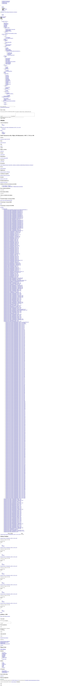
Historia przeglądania (6, 100)
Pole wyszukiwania (3, 106)
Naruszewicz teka (4, 208)
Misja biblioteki (6, 98)
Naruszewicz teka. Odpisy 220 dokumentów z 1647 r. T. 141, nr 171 (15, 458)
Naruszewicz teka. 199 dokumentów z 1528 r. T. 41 (11, 241)
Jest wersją (7, 77)
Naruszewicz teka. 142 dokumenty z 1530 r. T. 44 (11, 244)
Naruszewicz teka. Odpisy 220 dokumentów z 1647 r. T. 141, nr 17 (15, 335)
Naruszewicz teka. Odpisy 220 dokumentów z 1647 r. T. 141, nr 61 (15, 370)
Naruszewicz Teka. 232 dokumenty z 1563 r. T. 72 (11, 266)
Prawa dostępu (8, 87)
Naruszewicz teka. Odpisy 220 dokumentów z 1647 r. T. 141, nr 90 (15, 393)
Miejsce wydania (8, 49)
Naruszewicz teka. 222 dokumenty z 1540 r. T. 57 (11, 254)
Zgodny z (7, 84)
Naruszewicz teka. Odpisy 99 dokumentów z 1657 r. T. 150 (12, 505)
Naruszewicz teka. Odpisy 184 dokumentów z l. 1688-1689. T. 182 (13, 527)
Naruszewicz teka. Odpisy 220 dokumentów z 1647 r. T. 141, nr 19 (15, 337)
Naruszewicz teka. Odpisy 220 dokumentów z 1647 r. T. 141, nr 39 (15, 352)
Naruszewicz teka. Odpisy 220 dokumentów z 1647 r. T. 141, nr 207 (15, 487)
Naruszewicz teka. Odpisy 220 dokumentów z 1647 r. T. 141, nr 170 (15, 457)
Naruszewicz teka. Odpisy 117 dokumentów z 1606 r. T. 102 (12, 290)
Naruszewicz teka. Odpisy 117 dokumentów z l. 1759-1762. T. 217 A (14, 530)
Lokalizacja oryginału (9, 93)
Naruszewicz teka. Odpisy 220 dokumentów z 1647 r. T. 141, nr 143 (15, 436)
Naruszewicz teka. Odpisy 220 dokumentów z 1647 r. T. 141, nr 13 (15, 332)
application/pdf (2, 154)
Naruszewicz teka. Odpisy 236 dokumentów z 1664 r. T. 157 (12, 510)
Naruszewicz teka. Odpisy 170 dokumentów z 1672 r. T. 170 (12, 521)
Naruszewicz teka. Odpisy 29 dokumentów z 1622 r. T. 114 (12, 300)
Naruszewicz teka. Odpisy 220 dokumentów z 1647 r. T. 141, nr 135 (15, 429)
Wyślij (4, 118)
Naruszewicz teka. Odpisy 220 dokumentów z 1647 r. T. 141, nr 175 (15, 461)
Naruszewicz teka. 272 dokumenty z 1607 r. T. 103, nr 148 (8, 538)
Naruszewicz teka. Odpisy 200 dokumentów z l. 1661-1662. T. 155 (13, 509)
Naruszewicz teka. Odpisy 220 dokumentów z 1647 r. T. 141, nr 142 (15, 435)
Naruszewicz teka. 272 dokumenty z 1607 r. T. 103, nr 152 (8, 575)
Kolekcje (3, 21)
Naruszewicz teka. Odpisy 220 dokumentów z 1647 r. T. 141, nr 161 (15, 450)
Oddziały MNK (7, 27)
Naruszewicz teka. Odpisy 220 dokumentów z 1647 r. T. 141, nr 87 (15, 391)
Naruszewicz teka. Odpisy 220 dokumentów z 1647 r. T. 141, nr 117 (15, 415)
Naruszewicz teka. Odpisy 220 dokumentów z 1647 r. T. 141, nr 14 (15, 333)
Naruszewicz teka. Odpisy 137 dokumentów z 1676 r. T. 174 (12, 524)
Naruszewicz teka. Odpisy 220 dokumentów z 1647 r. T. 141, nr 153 (15, 444)
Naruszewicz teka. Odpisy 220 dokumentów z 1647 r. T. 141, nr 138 (15, 432)
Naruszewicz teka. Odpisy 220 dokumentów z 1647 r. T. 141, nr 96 (15, 398)
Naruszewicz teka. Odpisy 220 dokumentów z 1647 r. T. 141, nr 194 (15, 477)
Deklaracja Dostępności (7, 99)
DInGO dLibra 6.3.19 (15, 680)
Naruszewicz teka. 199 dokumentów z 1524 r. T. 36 (11, 237)
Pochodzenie (7, 91)
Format (6, 65)
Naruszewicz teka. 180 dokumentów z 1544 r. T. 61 (11, 257)
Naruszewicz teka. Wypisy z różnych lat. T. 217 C (11, 531)
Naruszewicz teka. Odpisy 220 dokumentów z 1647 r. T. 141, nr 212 (15, 491)
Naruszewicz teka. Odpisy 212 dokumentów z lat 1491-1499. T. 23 (13, 227)
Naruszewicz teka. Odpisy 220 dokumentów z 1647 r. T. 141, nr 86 (15, 390)
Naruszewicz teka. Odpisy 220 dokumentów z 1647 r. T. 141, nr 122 (15, 419)
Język (5, 72)
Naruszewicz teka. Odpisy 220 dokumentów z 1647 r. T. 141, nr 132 (15, 427)
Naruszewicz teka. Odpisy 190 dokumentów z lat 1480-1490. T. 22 (13, 226)
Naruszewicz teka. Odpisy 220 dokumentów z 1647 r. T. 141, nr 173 (15, 460)
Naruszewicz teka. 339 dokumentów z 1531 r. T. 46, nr (12, 245)
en (3, 6)
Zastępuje (7, 81)
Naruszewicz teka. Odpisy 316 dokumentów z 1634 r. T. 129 (12, 311)
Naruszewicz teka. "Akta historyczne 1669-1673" (11, 529)
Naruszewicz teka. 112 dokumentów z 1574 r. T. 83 (11, 275)
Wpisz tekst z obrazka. (7, 117)
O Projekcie (4, 96)
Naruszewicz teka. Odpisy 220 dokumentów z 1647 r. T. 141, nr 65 (15, 373)
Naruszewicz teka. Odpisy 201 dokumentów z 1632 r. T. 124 (12, 307)
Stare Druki (3, 652)
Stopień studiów (10, 53)
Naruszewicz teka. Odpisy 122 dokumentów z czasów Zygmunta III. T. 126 (15, 309)
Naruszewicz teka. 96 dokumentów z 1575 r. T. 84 (11, 276)
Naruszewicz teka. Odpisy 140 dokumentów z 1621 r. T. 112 (12, 298)
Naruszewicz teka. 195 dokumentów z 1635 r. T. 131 (11, 313)
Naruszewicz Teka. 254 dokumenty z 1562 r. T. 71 (11, 265)
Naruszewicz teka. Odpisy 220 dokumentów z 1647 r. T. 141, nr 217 (15, 495)
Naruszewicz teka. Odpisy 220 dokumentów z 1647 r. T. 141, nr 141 (15, 434)
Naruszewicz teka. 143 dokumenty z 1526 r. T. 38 (11, 239)
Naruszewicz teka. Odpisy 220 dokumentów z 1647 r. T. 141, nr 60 (15, 369)
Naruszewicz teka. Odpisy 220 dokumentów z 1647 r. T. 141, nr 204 (15, 485)
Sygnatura (7, 70)
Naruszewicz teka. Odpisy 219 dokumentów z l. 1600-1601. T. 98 (13, 287)
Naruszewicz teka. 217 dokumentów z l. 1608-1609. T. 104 (12, 292)
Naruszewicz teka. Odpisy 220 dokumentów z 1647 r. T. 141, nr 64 (15, 372)
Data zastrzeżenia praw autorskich (10, 61)
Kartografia (5, 26)
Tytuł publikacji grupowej (9, 38)
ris (2, 124)
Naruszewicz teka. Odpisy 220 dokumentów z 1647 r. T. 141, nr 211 (15, 490)
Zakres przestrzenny (8, 44)
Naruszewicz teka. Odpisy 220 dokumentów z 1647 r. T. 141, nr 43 (15, 355)
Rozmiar (7, 67)
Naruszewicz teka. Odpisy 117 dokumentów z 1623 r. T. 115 (12, 301)
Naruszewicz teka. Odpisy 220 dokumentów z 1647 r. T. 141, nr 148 (15, 440)
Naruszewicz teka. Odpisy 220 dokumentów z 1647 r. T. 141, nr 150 (15, 441)
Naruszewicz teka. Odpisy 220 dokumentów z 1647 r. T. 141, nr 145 (15, 437)
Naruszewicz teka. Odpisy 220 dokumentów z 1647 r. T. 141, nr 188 (15, 472)
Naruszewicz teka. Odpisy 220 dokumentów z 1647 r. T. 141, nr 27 (15, 343)
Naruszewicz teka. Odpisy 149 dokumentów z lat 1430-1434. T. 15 (13, 220)
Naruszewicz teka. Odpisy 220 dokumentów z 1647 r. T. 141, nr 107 (15, 407)
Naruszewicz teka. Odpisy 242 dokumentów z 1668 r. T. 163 (12, 515)
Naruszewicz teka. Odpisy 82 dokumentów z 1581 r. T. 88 (12, 279)
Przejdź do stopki (4, 3)
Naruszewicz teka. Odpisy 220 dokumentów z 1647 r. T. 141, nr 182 (15, 467)
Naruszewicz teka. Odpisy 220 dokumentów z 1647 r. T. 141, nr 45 (15, 357)
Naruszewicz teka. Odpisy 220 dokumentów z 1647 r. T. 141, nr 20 (15, 338)
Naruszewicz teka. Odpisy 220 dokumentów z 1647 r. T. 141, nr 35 (15, 349)
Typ (4, 64)
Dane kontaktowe (4, 672)
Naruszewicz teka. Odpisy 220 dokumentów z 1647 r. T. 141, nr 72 (15, 379)
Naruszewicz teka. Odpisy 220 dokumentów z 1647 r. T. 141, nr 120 (15, 417)
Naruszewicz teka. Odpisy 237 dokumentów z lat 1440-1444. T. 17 (13, 222)
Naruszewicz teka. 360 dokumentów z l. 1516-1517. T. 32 (12, 234)
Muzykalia (5, 25)
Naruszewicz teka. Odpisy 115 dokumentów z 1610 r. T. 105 (12, 293)
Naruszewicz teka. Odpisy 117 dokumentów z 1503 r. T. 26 (12, 229)
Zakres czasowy (8, 45)
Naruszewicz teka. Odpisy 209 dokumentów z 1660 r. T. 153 (12, 507)
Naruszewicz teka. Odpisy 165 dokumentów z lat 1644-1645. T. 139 (13, 319)
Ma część (7, 75)
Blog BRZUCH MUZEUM (4, 642)
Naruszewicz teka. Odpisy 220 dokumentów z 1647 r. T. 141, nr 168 (15, 456)
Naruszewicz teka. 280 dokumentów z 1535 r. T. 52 (11, 250)
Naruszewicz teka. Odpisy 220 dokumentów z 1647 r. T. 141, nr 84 (15, 388)
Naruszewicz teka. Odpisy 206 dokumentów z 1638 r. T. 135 (12, 316)
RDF (1, 203)
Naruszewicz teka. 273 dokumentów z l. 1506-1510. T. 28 (12, 231)
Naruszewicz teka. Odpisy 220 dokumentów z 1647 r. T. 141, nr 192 (15, 475)
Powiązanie (6, 73)
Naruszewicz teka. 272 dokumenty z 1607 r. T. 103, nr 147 (8, 547)
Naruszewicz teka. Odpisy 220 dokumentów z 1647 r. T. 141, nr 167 (15, 455)
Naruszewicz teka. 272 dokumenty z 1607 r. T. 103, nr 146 (8, 556)
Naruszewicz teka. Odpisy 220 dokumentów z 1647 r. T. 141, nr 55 (15, 365)
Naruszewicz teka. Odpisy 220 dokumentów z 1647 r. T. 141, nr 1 (15, 324)
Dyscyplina (9, 54)
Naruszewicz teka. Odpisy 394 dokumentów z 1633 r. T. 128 (12, 310)
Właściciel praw (7, 88)
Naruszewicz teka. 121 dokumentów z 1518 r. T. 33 (11, 235)
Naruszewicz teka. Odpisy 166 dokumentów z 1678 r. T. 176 (12, 526)
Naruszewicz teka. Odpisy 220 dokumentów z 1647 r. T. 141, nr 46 (15, 358)
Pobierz (1, 130)
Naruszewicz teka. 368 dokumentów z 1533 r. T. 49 (11, 248)
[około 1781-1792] (3, 142)
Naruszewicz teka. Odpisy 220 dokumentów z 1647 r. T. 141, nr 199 (15, 481)
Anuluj (1, 118)
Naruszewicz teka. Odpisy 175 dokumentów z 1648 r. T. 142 (12, 498)
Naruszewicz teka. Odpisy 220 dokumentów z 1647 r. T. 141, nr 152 (15, 443)
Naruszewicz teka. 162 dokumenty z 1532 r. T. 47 (11, 246)
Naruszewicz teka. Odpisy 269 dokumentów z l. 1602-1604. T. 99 (13, 288)
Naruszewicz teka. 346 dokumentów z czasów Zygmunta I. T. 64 (13, 260)
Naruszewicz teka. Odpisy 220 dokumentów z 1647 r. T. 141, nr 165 (15, 453)
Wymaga (7, 83)
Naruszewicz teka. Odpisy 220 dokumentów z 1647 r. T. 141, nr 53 (15, 363)
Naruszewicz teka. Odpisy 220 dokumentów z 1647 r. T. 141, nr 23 (15, 340)
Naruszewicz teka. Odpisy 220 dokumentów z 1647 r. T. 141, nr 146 (15, 438)
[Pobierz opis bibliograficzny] (0, 562)
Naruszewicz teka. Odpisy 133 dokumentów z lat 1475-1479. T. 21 (13, 225)
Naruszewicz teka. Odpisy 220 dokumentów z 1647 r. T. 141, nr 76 (15, 382)
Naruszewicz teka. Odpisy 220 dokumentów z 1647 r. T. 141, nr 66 (15, 374)
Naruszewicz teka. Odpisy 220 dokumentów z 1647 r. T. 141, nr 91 (15, 394)
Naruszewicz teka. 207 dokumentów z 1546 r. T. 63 (11, 259)
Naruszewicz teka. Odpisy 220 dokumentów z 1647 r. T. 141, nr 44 (15, 356)
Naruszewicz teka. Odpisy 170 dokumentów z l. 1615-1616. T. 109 (13, 296)
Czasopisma (5, 24)
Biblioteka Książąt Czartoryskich (10, 29)
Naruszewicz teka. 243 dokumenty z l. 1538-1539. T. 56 (12, 253)
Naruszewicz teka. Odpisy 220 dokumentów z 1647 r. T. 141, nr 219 (15, 497)
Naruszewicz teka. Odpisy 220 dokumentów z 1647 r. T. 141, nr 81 (15, 386)
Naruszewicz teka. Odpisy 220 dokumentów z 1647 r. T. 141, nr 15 (15, 334)
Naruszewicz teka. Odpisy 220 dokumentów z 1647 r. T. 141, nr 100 (15, 401)
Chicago (1, 623)
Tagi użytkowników (8, 42)
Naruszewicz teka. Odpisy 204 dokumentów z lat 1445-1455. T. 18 (13, 223)
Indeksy (3, 34)
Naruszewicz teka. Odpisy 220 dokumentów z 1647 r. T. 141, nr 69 (15, 376)
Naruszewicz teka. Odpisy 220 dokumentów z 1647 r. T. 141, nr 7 (15, 328)
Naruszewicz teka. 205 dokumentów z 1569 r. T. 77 (11, 270)
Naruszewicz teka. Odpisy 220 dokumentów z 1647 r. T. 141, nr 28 (15, 344)
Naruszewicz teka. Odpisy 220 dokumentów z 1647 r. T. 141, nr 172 (15, 459)
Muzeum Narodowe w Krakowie (5, 641)
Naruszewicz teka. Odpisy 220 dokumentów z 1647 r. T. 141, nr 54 (15, 364)
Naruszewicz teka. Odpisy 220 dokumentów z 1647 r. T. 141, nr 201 (15, 482)
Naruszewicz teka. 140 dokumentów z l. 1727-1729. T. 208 (12, 528)
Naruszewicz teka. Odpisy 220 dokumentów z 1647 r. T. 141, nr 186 (15, 470)
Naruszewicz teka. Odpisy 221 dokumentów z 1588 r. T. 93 (12, 283)
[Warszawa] (2, 151)
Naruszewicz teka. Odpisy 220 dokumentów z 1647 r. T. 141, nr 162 (15, 451)
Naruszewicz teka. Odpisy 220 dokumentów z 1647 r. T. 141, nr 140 (15, 433)
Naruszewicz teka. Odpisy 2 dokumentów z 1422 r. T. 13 (12, 219)
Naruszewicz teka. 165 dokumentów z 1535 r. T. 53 (11, 251)
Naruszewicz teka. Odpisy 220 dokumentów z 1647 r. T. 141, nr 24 (15, 341)
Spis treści (7, 48)
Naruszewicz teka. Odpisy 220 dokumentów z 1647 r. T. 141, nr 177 (15, 463)
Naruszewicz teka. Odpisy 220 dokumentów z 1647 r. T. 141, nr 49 (15, 360)
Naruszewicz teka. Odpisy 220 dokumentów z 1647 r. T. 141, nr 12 (15, 331)
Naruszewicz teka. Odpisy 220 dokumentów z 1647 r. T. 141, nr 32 (15, 347)
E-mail (1, 116)
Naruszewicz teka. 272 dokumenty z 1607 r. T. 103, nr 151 (8, 584)
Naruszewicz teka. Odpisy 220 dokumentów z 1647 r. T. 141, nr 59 (15, 368)
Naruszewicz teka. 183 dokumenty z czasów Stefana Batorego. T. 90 (13, 281)
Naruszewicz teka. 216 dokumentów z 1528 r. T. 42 (11, 242)
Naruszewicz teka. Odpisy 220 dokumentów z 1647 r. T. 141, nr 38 (15, 351)
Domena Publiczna (3, 168)
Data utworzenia (8, 58)
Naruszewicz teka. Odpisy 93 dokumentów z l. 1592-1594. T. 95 (13, 285)
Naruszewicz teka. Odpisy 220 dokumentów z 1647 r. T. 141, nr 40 (15, 353)
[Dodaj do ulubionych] (0, 552)
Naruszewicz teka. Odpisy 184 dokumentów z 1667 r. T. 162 (12, 514)
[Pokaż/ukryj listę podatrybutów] (4, 46)
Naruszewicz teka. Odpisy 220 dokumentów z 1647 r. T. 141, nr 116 (15, 414)
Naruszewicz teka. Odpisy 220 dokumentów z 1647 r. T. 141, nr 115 (15, 413)
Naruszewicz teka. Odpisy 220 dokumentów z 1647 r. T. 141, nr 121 (15, 418)
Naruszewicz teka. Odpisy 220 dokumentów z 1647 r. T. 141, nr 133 (15, 428)
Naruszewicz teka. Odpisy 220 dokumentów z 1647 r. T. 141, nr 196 (15, 478)
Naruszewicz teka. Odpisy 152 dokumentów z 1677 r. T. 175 (12, 525)
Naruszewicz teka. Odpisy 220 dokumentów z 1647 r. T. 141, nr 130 (15, 425)
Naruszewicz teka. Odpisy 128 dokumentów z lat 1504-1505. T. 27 (13, 230)
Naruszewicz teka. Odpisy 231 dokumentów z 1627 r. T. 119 (12, 303)
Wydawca (3, 667)
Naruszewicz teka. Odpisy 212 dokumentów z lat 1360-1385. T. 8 (13, 215)
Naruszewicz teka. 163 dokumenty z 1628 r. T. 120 (11, 304)
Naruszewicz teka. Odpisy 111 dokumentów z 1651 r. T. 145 (12, 501)
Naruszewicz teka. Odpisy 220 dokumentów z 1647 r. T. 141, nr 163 (15, 452)
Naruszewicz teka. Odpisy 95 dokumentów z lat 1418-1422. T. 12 (13, 218)
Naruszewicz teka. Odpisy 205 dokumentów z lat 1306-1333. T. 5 (13, 212)
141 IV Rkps (2, 161)
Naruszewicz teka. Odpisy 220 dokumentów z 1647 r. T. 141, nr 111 (15, 410)
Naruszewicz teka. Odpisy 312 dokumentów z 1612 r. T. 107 (12, 294)
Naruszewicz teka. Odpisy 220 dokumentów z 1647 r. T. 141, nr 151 (15, 442)
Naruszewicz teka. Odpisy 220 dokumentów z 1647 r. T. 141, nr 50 (15, 361)
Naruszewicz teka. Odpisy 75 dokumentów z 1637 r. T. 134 (12, 315)
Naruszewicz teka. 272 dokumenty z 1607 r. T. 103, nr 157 (8, 603)
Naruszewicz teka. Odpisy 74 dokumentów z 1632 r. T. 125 (12, 308)
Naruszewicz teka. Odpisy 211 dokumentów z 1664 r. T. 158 (12, 511)
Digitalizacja (7, 92)
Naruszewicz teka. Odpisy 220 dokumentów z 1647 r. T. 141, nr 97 (15, 399)
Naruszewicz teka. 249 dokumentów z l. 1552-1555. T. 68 (12, 263)
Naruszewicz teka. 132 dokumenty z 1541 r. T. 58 (11, 255)
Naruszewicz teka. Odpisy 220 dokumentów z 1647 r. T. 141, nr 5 (15, 327)
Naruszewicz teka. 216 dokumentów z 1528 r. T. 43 (11, 243)
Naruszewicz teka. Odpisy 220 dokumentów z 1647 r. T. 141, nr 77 (15, 383)
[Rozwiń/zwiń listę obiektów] (7, 34)
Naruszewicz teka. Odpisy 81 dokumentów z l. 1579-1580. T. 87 (13, 278)
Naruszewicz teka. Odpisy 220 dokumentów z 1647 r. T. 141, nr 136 (15, 430)
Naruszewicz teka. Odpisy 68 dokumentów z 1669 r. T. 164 (12, 516)
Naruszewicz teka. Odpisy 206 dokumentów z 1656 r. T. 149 (12, 504)
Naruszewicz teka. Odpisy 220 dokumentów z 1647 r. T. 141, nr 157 (15, 447)
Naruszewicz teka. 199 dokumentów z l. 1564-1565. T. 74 (12, 268)
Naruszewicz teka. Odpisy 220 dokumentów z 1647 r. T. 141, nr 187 (15, 471)
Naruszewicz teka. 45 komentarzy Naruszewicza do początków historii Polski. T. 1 (15, 209)
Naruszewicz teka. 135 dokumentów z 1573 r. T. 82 (11, 274)
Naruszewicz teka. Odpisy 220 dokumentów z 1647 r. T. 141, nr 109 (15, 408)
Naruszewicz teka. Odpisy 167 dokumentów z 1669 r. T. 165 (12, 517)
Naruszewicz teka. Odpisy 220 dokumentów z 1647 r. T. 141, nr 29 (15, 345)
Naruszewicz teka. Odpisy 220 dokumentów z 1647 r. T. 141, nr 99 (15, 400)
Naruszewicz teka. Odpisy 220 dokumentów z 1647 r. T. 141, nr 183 (15, 468)
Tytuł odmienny (8, 37)
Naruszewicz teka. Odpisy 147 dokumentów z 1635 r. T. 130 (12, 312)
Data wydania (8, 60)
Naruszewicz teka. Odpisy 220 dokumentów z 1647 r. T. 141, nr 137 (15, 431)
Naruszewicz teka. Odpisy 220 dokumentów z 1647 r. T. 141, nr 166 (15, 454)
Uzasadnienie (13, 116)
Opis (5, 46)
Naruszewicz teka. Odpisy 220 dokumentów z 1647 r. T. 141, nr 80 (15, 385)
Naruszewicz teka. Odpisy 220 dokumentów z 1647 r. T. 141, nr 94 (15, 396)
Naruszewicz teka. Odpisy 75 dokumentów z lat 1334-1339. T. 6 (13, 213)
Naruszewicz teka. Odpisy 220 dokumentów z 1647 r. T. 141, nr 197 (15, 479)
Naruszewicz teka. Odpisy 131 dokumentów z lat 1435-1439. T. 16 (13, 221)
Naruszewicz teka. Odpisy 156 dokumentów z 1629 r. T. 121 (12, 305)
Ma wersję (7, 76)
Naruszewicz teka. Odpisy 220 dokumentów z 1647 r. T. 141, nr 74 (15, 380)
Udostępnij (3, 17)
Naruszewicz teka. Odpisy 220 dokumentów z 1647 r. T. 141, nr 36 (15, 350)
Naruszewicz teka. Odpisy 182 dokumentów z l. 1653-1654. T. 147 (13, 502)
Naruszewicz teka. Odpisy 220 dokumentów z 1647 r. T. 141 (12, 321)
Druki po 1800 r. (6, 23)
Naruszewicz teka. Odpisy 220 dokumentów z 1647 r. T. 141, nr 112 (15, 411)
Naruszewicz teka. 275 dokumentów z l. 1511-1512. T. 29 (12, 232)
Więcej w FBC (2, 616)
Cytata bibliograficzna (9, 71)
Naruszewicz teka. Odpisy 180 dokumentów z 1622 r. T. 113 (12, 299)
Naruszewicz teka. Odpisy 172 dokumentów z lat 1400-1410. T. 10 (13, 216)
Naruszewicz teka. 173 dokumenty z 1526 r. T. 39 (11, 240)
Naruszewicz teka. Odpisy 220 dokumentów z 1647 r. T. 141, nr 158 (15, 448)
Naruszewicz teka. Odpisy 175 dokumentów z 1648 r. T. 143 (12, 499)
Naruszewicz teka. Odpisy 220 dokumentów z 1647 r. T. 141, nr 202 (15, 483)
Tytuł (6, 35)
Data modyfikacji (8, 62)
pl (2, 6)
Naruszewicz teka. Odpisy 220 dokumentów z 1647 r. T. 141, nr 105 (15, 405)
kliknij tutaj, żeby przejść (3, 178)
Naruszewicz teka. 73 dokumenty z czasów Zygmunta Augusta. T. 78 (14, 271)
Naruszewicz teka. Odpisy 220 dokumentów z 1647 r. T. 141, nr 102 (15, 403)
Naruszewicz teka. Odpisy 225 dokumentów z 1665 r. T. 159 (12, 512)
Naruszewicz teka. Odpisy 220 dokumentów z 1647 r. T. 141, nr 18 (15, 336)
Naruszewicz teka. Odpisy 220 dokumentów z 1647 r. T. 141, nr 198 (15, 480)
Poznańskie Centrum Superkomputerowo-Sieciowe (32, 680)
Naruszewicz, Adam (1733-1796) (5, 139)
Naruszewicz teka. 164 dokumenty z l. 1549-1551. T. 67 (12, 262)
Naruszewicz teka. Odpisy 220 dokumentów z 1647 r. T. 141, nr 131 (15, 426)
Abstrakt (7, 47)
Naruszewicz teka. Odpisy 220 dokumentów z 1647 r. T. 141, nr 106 (15, 406)
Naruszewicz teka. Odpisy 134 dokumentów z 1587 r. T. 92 (12, 282)
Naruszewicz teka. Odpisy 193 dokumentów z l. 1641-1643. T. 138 (13, 318)
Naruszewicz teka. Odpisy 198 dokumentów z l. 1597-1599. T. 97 (13, 286)
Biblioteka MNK (8, 30)
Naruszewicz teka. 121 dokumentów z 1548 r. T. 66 (11, 261)
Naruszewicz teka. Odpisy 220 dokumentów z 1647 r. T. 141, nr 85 (15, 389)
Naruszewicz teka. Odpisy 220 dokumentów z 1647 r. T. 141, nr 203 (15, 484)
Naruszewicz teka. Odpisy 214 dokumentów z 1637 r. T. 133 (12, 314)
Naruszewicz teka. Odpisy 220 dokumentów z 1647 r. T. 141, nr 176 (15, 462)
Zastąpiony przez (8, 82)
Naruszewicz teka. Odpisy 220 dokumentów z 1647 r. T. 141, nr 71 (15, 378)
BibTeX (3, 555)
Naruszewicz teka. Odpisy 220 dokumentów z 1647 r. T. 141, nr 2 (15, 325)
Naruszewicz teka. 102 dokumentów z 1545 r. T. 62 (11, 258)
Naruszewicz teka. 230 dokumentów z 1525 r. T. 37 (11, 238)
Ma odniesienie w (8, 80)
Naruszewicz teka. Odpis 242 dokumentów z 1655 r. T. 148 (12, 503)
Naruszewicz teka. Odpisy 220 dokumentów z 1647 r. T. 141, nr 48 (15, 359)
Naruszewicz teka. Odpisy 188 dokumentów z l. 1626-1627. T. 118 (13, 302)
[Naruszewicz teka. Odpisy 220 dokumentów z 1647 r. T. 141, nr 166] (10, 127)
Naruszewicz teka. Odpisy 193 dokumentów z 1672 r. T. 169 (12, 520)
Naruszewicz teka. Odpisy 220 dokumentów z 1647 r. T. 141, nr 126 (15, 422)
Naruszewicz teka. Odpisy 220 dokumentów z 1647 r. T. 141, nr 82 (15, 387)
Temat (6, 40)
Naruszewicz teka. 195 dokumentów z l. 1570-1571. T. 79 (12, 272)
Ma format (7, 78)
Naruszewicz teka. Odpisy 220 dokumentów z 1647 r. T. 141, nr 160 (15, 449)
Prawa (6, 85)
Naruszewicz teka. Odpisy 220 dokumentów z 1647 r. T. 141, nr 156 (15, 446)
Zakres (3, 665)
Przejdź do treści (4, 2)
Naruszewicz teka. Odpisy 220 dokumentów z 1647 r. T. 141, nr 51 (15, 362)
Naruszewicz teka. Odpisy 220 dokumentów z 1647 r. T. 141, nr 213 (15, 492)
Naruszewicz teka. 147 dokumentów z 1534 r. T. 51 (11, 249)
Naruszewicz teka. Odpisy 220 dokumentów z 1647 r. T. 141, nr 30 (15, 346)
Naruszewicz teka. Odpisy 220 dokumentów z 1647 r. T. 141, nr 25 (15, 342)
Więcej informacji (13, 681)
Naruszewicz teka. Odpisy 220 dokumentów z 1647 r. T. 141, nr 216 (15, 494)
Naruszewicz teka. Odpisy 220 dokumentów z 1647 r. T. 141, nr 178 (15, 464)
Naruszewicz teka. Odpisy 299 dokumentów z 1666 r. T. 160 (12, 513)
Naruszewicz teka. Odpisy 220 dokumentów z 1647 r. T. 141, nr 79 (15, 384)
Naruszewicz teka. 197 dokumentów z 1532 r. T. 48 (11, 247)
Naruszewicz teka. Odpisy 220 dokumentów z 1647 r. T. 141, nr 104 (15, 404)
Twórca (3, 663)
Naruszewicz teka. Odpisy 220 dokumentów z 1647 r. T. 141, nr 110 (15, 409)
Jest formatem (8, 79)
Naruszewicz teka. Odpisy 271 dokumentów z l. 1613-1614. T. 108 (13, 295)
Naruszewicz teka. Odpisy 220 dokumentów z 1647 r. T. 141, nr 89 (15, 392)
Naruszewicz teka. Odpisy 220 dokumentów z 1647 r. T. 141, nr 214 (15, 493)
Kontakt (7, 90)
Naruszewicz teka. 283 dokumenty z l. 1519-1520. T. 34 (12, 236)
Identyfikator (7, 68)
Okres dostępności (8, 63)
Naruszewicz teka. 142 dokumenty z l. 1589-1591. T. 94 (12, 284)
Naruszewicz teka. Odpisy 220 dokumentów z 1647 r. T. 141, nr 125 (15, 421)
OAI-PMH (1, 207)
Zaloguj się (3, 10)
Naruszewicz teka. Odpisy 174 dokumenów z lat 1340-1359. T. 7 (13, 214)
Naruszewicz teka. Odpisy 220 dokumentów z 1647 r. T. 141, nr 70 (15, 377)
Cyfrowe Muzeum (5, 185)
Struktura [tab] (3, 133)
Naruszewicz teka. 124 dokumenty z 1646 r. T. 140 (11, 320)
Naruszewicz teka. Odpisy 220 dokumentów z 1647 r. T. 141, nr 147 (15, 439)
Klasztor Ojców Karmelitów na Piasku (11, 33)
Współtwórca (6, 39)
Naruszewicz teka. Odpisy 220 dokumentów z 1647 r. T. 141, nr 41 (15, 354)
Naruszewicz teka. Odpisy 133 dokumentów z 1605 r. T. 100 (12, 289)
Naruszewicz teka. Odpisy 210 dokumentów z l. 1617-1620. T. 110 (13, 297)
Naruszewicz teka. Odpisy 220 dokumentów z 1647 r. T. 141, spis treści (16, 323)
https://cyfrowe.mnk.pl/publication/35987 (6, 200)
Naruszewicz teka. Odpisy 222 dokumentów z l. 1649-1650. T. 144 (13, 500)
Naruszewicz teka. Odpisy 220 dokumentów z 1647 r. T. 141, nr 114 (15, 412)
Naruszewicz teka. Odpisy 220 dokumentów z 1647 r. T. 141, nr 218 (15, 496)
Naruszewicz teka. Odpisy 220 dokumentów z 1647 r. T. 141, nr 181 (15, 466)
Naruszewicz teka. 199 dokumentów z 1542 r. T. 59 (11, 256)
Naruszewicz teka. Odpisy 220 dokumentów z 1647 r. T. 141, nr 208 (15, 488)
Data (5, 56)
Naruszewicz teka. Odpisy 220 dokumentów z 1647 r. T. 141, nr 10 (15, 330)
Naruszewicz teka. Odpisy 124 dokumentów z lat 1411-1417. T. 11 (13, 217)
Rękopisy (9, 185)
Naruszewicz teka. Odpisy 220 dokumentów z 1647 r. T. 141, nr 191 (15, 474)
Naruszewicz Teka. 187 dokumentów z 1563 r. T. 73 (11, 267)
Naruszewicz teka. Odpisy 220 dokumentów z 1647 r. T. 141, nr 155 (15, 445)
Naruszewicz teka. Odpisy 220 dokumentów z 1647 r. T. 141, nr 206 (15, 486)
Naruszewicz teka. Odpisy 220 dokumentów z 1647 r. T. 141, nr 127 (15, 423)
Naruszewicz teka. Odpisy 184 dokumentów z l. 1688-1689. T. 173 (13, 523)
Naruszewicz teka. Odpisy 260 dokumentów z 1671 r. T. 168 (12, 519)
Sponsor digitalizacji (8, 50)
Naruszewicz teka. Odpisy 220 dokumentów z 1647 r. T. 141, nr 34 (15, 348)
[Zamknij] (0, 108)
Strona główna (3, 649)
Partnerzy (6, 31)
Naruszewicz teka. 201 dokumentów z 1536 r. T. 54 (11, 252)
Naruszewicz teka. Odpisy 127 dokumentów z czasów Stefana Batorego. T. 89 (15, 280)
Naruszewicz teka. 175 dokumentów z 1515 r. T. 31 (11, 233)
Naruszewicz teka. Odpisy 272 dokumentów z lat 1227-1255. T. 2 (13, 210)
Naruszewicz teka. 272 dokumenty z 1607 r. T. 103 (11, 291)
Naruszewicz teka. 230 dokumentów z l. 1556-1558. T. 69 (12, 264)
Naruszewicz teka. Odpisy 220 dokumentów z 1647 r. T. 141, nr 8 (15, 329)
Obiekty (5, 102)
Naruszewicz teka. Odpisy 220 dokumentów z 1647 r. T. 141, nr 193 (15, 476)
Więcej (1, 612)
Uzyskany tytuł (10, 52)
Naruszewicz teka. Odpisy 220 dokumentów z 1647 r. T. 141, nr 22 (15, 339)
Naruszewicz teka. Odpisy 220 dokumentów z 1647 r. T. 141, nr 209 (15, 489)
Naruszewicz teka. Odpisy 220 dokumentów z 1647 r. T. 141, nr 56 (15, 366)
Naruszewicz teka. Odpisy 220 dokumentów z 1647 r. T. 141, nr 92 (15, 395)
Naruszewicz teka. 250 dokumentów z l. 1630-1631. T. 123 (12, 306)
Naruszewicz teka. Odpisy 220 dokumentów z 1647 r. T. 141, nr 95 (15, 397)
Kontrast (4, 8)
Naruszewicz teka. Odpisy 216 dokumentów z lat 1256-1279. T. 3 (13, 211)
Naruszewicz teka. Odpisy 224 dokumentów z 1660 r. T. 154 (12, 508)
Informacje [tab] (3, 132)
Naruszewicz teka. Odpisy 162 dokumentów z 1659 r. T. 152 (12, 506)
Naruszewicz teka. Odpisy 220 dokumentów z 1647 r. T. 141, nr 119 (15, 416)
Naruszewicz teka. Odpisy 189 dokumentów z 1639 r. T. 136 (12, 317)
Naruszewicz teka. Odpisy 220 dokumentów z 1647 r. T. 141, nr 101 (15, 402)
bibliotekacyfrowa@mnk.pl (4, 637)
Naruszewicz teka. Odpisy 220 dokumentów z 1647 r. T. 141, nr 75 (15, 381)
